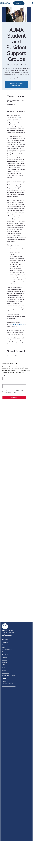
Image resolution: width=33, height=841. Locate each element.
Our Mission (5, 642)
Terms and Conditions (7, 683)
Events (3, 664)
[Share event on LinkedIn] (15, 355)
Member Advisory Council (8, 675)
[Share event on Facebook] (8, 355)
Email (4, 375)
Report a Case (28, 2)
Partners (4, 652)
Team (3, 645)
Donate (4, 670)
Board (3, 647)
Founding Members (7, 649)
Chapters (4, 662)
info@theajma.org (7, 635)
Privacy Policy (5, 681)
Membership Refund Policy (9, 686)
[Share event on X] (12, 355)
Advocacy (4, 657)
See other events (16, 85)
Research (4, 660)
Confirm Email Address (8, 383)
